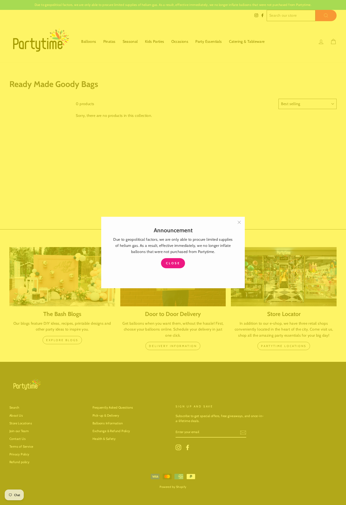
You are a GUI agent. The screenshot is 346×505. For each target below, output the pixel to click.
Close (173, 263)
